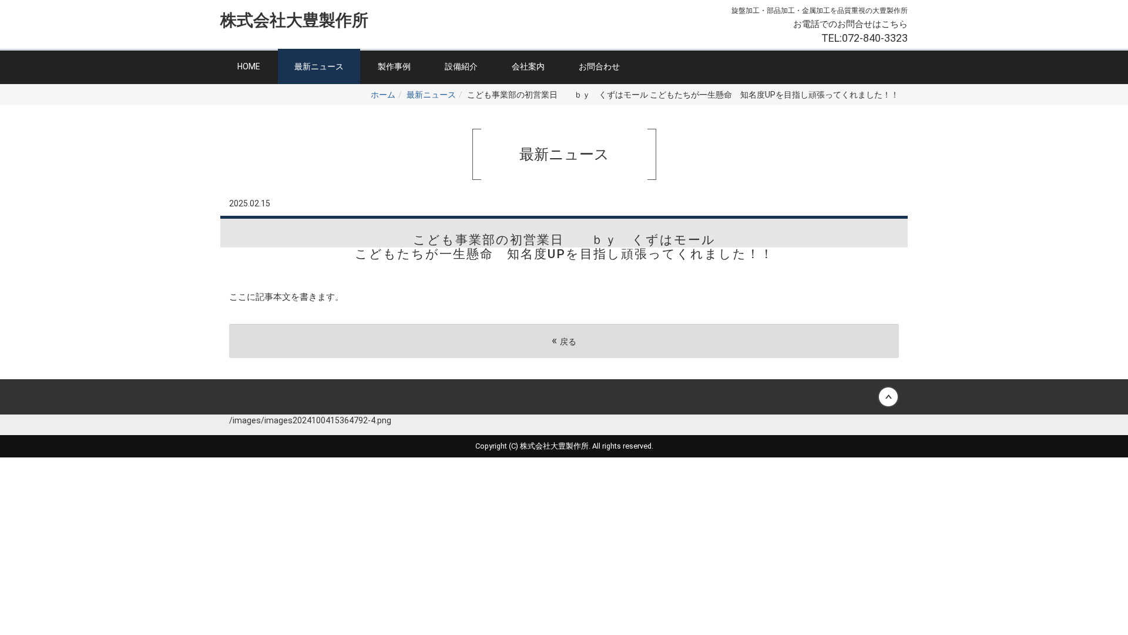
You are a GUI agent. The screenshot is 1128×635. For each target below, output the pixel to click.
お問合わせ (599, 66)
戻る (564, 340)
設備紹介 (461, 66)
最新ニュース (319, 66)
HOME (248, 66)
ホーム (383, 94)
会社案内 (528, 66)
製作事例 (394, 66)
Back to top (564, 397)
